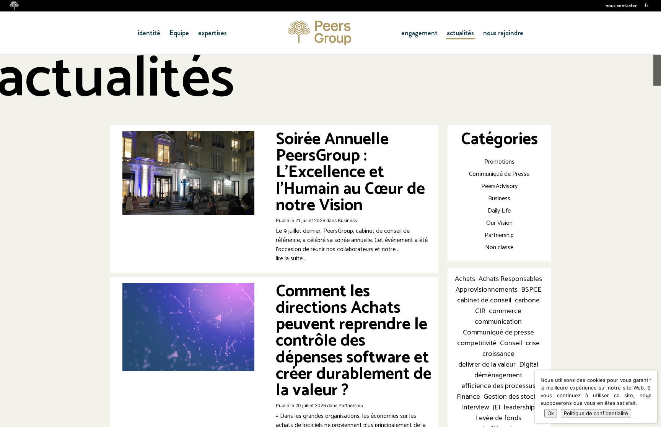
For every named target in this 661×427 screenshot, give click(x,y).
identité (149, 33)
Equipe (179, 33)
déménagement (498, 375)
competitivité (477, 343)
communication (498, 322)
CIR (480, 311)
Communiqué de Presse (499, 174)
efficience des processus (498, 386)
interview (475, 407)
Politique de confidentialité (596, 413)
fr (646, 6)
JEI (496, 407)
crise (533, 343)
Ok (550, 413)
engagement (419, 33)
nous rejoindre (503, 33)
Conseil (511, 343)
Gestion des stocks (512, 396)
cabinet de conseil (484, 300)
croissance (498, 354)
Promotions (499, 162)
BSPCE (531, 289)
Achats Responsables (510, 279)
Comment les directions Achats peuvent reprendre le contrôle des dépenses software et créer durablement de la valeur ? (353, 341)
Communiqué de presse (498, 332)
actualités (460, 33)
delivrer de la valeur (487, 364)
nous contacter (621, 6)
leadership (519, 407)
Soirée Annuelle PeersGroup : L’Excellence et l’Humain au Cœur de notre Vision (350, 172)
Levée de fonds (498, 418)
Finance (468, 396)
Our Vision (499, 223)
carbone (527, 300)
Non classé (499, 247)
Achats (465, 279)
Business (347, 220)
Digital (528, 364)
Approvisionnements (487, 289)
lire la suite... (291, 258)
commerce (505, 311)
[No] (647, 397)
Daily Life (499, 211)
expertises (212, 33)
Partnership (351, 405)
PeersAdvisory (499, 186)
